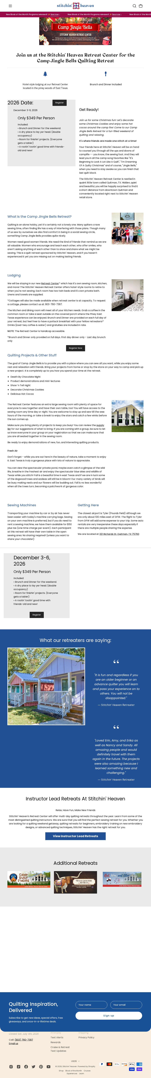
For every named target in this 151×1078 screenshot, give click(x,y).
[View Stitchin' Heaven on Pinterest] (40, 1067)
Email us (13, 1043)
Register (59, 102)
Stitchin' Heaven (70, 1066)
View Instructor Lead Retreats (75, 836)
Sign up (108, 1015)
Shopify (91, 1066)
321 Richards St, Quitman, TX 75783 (119, 534)
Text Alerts (57, 1037)
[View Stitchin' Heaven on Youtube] (48, 1067)
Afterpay (56, 1032)
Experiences (72, 1073)
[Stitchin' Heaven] (75, 5)
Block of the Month (73, 1070)
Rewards (56, 1042)
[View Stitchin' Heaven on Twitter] (33, 1067)
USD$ (74, 1061)
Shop (61, 1070)
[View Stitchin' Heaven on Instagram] (11, 1067)
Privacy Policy (86, 1037)
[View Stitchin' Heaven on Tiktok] (18, 1067)
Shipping (83, 1032)
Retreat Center (50, 283)
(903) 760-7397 (24, 1040)
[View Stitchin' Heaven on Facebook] (26, 1067)
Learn (81, 1073)
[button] (134, 6)
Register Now (75, 348)
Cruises (87, 1070)
